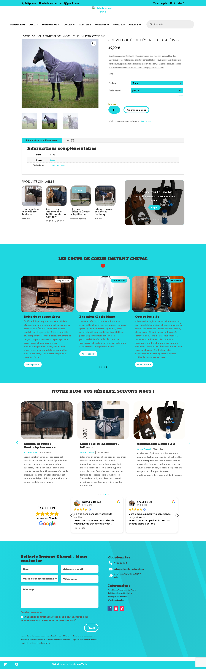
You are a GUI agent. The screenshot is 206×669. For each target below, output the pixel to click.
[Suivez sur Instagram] (116, 608)
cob (57, 165)
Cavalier (68, 25)
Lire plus (154, 207)
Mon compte (160, 3)
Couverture (49, 36)
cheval (62, 165)
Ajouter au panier (136, 109)
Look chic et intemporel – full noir (100, 445)
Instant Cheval (31, 452)
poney (52, 165)
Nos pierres (100, 25)
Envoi (91, 628)
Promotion (119, 25)
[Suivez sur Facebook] (110, 608)
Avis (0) (70, 140)
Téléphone (30, 3)
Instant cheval (17, 25)
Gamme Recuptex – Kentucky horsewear (40, 445)
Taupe (52, 160)
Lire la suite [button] (80, 528)
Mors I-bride (85, 25)
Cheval (32, 25)
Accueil (27, 36)
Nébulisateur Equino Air (154, 192)
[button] (93, 43)
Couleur (112, 83)
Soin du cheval (49, 25)
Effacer (180, 95)
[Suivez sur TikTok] (122, 608)
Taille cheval (115, 90)
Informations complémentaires (41, 140)
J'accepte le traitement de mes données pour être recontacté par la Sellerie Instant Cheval (55, 618)
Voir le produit (33, 364)
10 (166, 219)
